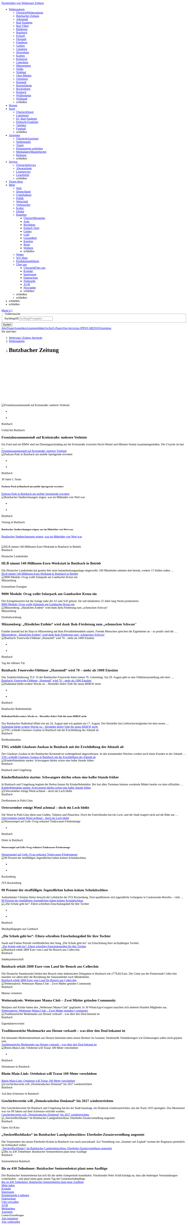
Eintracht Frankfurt (27, 122)
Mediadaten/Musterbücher (31, 151)
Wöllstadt (21, 98)
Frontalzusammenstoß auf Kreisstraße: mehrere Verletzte (34, 451)
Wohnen (28, 247)
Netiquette (29, 281)
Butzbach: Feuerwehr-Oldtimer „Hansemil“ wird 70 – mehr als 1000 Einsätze (46, 680)
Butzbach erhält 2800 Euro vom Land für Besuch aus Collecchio (39, 980)
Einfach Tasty (31, 228)
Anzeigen (7, 1211)
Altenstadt (22, 19)
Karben (20, 55)
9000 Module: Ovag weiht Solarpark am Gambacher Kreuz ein (38, 604)
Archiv (49, 328)
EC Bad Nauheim (26, 118)
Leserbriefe (22, 175)
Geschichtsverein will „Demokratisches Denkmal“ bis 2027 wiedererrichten (45, 1114)
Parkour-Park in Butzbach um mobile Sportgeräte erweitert (35, 493)
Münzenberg (23, 65)
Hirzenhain (22, 52)
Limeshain (22, 62)
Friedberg (21, 42)
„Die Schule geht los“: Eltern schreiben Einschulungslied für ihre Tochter (43, 946)
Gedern (20, 45)
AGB (27, 284)
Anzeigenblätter (35, 328)
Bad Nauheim (24, 22)
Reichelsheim (24, 85)
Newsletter (30, 287)
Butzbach (21, 32)
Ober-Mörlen (23, 75)
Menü (4, 310)
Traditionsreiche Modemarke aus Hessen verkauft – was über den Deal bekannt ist (49, 1044)
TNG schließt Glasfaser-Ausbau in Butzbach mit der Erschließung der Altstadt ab (48, 757)
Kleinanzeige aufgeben (29, 148)
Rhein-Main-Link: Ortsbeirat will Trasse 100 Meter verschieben (38, 1080)
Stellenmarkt (23, 141)
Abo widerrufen (10, 1221)
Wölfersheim (23, 95)
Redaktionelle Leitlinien (15, 1195)
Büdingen (22, 29)
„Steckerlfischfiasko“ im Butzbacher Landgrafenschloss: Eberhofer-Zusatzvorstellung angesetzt (56, 1148)
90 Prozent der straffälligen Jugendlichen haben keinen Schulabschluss (42, 900)
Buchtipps (29, 224)
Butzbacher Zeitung (27, 15)
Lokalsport (22, 115)
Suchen (7, 324)
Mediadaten (8, 1208)
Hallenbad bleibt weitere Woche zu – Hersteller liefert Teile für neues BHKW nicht (49, 726)
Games (28, 231)
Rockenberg (23, 88)
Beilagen (21, 155)
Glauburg (21, 49)
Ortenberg (22, 78)
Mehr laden (8, 1185)
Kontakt (28, 271)
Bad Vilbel (22, 25)
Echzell (20, 35)
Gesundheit (30, 238)
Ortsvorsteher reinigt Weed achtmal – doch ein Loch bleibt (35, 818)
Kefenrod (21, 59)
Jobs (4, 328)
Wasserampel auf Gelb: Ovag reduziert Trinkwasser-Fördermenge (39, 854)
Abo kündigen (9, 1218)
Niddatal (21, 72)
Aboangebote (24, 168)
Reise (27, 244)
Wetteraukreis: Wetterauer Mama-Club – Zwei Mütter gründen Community (44, 1010)
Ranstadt (21, 82)
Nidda (19, 69)
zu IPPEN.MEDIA (88, 328)
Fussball (21, 128)
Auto (26, 221)
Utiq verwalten (10, 1201)
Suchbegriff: (11, 318)
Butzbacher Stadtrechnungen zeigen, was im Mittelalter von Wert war (41, 536)
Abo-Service (69, 328)
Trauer (20, 145)
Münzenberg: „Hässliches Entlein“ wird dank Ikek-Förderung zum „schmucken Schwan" (53, 634)
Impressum (30, 274)
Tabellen (21, 125)
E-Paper (57, 328)
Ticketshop (105, 328)
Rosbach (21, 92)
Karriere (28, 241)
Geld (26, 234)
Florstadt (21, 39)
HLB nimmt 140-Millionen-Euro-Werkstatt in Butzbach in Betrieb (39, 573)
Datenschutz (31, 277)
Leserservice (23, 171)
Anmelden (20, 328)
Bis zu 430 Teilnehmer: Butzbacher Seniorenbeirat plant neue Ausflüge (42, 1182)
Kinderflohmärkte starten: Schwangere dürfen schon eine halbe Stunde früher (46, 787)
